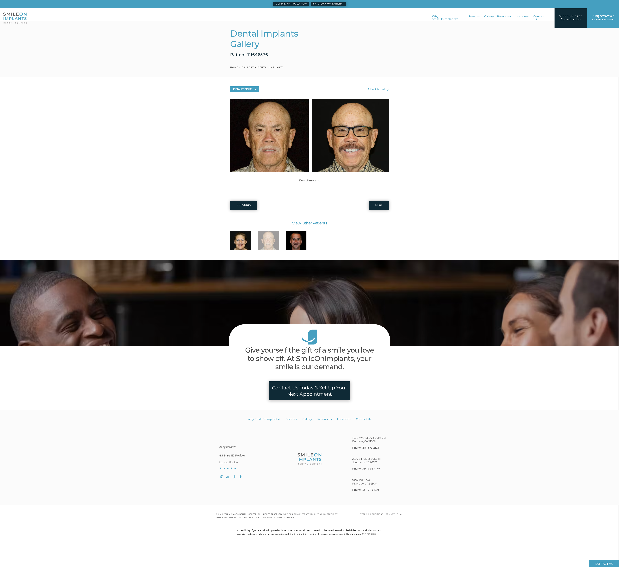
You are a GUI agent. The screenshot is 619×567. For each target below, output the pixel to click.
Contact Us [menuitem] (539, 18)
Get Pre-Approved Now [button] (291, 4)
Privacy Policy (394, 514)
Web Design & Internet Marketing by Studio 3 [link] (310, 514)
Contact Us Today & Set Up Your (309, 391)
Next (378, 205)
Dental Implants (270, 67)
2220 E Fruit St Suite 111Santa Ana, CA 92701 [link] (366, 460)
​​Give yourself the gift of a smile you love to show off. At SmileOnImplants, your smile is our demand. (309, 359)
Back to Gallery (379, 89)
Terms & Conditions (371, 514)
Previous (244, 205)
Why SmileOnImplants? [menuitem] (445, 18)
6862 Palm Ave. (361, 479)
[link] (603, 18)
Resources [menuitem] (504, 16)
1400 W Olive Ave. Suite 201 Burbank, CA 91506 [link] (369, 439)
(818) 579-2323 (370, 447)
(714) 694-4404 (371, 468)
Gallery (248, 67)
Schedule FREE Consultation (571, 18)
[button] (222, 477)
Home (234, 67)
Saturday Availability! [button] (328, 4)
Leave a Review (228, 462)
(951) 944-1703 (371, 489)
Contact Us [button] (604, 564)
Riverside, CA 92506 (364, 483)
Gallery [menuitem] (489, 16)
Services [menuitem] (474, 16)
